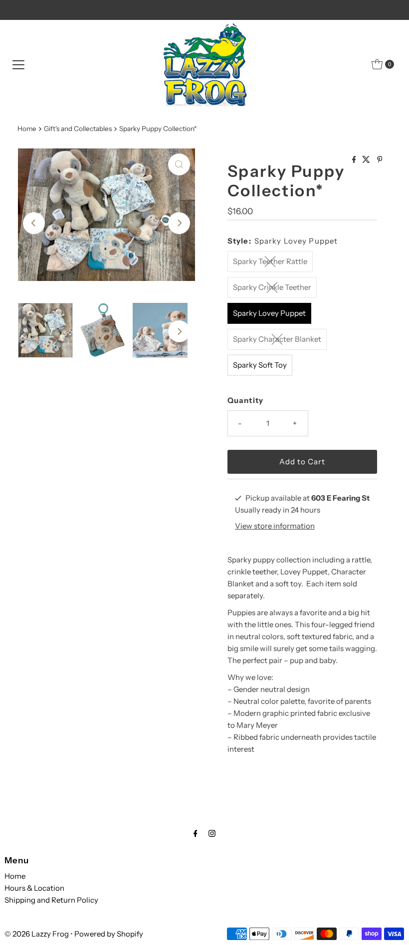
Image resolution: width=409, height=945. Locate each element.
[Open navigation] (18, 64)
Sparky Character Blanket (277, 339)
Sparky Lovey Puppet (269, 313)
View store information (275, 526)
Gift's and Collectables (78, 129)
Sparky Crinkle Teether (272, 287)
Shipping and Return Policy (51, 900)
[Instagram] (211, 833)
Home (26, 129)
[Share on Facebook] (355, 160)
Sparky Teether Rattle (270, 261)
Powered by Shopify (108, 934)
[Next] (179, 223)
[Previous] (34, 223)
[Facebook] (196, 833)
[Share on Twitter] (367, 160)
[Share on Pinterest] (380, 160)
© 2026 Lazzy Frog (36, 934)
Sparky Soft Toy (260, 365)
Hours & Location (34, 888)
